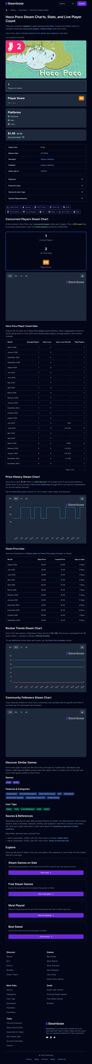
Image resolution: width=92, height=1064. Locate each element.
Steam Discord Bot (15, 1027)
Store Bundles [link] (14, 212)
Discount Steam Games (57, 994)
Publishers (11, 1008)
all (26, 276)
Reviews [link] (28, 207)
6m (16, 498)
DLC (8, 961)
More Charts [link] (66, 212)
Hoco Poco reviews (56, 640)
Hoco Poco (23, 10)
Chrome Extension (14, 1023)
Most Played (52, 961)
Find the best (45, 937)
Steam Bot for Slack (15, 1032)
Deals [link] (67, 207)
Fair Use (45, 1059)
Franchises (11, 1012)
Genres (9, 990)
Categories (11, 994)
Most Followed (53, 965)
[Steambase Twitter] (54, 1037)
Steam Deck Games (55, 979)
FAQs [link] (77, 212)
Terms (36, 1059)
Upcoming (51, 974)
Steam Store (63, 838)
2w (10, 276)
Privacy (29, 1059)
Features (12, 179)
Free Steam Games (55, 999)
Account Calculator (15, 1041)
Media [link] (53, 212)
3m (16, 276)
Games (13, 10)
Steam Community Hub (59, 841)
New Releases (53, 970)
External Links (14, 185)
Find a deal (45, 873)
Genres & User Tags (16, 192)
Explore (82, 3)
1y (21, 276)
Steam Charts (12, 974)
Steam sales (32, 553)
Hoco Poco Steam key (40, 484)
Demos (9, 965)
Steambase (50, 1029)
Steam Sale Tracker (55, 990)
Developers (11, 1003)
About (52, 1059)
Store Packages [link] (31, 212)
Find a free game (44, 894)
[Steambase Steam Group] (51, 1037)
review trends (46, 29)
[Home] (6, 10)
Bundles (10, 970)
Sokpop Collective (47, 159)
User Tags (11, 999)
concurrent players (31, 29)
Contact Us (62, 1059)
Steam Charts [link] (14, 207)
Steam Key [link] (55, 207)
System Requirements (17, 198)
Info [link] (43, 212)
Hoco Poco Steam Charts (39, 10)
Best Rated (51, 956)
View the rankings (44, 915)
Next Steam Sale (14, 1036)
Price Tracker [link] (41, 207)
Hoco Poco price (20, 492)
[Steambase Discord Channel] (47, 1037)
